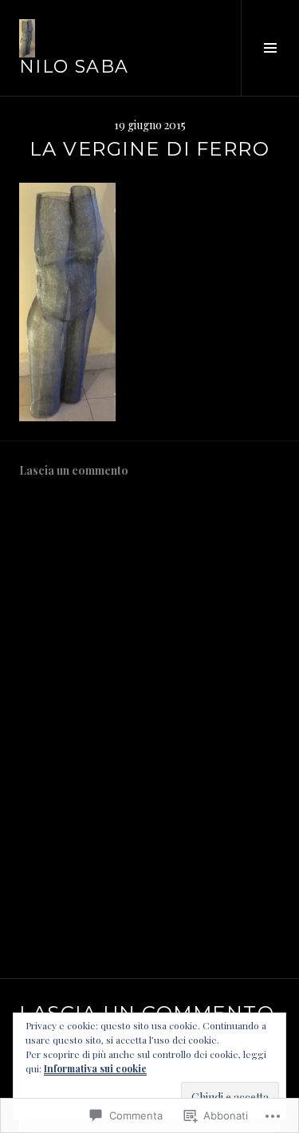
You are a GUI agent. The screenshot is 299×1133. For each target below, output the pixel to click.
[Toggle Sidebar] (270, 48)
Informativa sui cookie (95, 1068)
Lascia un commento (73, 470)
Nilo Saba (73, 66)
